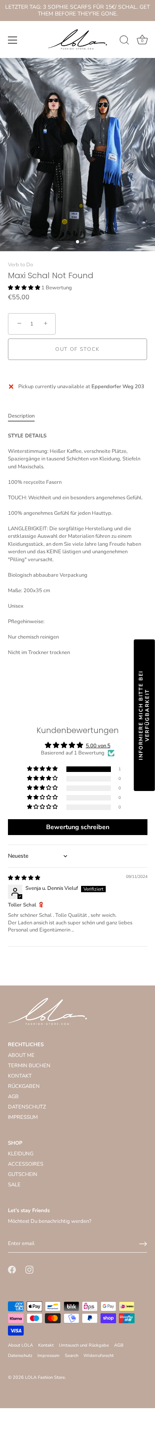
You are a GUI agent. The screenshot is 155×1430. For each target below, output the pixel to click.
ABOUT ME (21, 1055)
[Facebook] (12, 1269)
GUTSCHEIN (22, 1174)
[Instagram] (29, 1269)
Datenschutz (20, 1356)
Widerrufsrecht (98, 1356)
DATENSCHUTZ (27, 1107)
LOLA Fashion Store (45, 1377)
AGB (13, 1096)
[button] (24, 287)
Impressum (48, 1356)
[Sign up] (143, 1244)
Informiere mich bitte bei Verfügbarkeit (144, 715)
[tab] (25, 416)
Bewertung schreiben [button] (77, 827)
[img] (24, 877)
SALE (14, 1184)
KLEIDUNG (20, 1153)
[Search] (124, 41)
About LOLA (20, 1345)
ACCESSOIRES (25, 1164)
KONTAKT (20, 1076)
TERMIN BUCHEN (29, 1065)
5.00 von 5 (98, 745)
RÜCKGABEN (24, 1086)
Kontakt (46, 1345)
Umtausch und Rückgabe (84, 1345)
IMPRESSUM (23, 1117)
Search (71, 1356)
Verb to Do (20, 264)
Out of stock (77, 349)
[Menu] (12, 40)
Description (21, 416)
